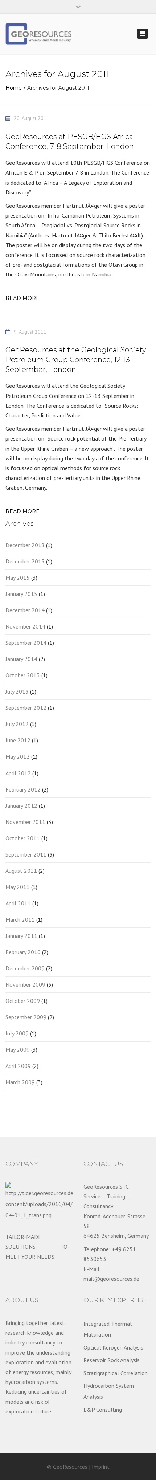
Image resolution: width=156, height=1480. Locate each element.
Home (13, 88)
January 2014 (21, 658)
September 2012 (25, 707)
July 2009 (17, 1033)
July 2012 (17, 724)
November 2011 (25, 821)
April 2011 (18, 903)
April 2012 (18, 773)
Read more (22, 298)
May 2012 (17, 756)
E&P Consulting (102, 1409)
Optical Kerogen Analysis (113, 1347)
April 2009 (18, 1065)
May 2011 (17, 887)
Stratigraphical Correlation (115, 1373)
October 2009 (22, 1000)
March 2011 (20, 919)
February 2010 (23, 952)
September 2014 (25, 642)
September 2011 (25, 854)
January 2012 (21, 805)
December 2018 (25, 545)
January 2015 (21, 593)
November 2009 (25, 984)
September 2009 (25, 1017)
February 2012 (23, 789)
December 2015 (25, 561)
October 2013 (22, 675)
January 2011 (21, 935)
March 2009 (20, 1082)
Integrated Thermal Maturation (107, 1329)
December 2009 (25, 968)
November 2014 (25, 626)
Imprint (101, 1466)
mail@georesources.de (111, 1278)
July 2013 (17, 691)
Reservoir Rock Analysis (111, 1360)
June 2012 (17, 740)
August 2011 (21, 870)
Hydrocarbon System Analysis (108, 1391)
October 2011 (22, 838)
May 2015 (17, 577)
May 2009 (17, 1049)
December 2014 (25, 610)
